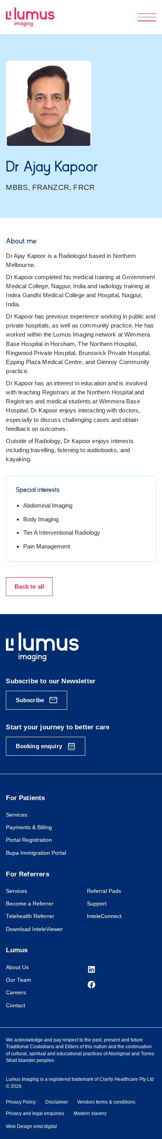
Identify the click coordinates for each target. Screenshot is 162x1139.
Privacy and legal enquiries (35, 1113)
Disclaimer (56, 1102)
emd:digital (45, 1126)
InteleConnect (104, 916)
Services (16, 815)
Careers (16, 992)
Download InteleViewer (34, 929)
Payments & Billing (29, 827)
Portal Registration (29, 840)
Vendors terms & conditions (106, 1102)
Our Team (18, 980)
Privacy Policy (21, 1102)
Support (97, 904)
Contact (15, 1005)
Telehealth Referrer (30, 916)
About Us (17, 967)
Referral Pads (104, 891)
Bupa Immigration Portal (36, 853)
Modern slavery (90, 1113)
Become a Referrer (29, 904)
